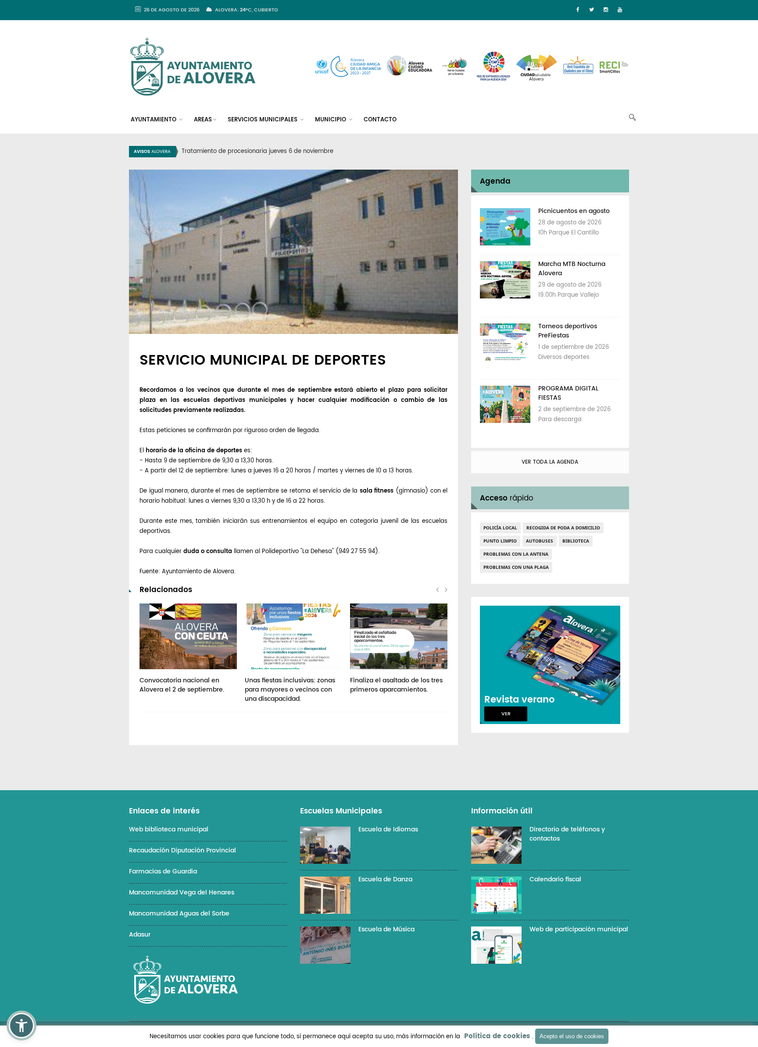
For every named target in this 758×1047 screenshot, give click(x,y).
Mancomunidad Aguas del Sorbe (179, 914)
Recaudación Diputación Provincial (182, 850)
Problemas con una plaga (516, 567)
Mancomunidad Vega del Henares (181, 892)
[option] (390, 151)
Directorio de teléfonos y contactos (567, 834)
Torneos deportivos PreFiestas (567, 331)
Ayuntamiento (154, 119)
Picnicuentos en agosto (574, 211)
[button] (21, 1025)
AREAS (203, 119)
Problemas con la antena (515, 554)
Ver (506, 714)
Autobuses (539, 541)
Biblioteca (575, 541)
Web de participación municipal (578, 929)
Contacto (380, 119)
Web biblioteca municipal (168, 829)
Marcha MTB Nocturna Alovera (571, 268)
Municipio (331, 119)
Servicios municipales (263, 119)
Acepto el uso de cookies (572, 1036)
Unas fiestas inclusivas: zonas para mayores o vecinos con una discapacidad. (290, 689)
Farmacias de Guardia (163, 871)
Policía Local (500, 528)
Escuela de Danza (385, 879)
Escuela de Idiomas (388, 829)
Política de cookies (497, 1036)
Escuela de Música (386, 929)
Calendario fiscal (555, 879)
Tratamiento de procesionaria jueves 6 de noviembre (257, 151)
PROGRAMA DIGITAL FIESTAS (568, 393)
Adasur (139, 935)
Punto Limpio (500, 541)
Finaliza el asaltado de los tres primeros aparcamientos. (396, 685)
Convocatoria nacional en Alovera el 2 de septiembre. (181, 685)
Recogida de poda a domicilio (563, 528)
